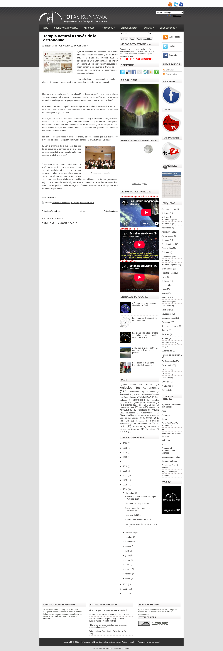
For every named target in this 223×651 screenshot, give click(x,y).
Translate (177, 15)
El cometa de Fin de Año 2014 (138, 519)
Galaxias (151, 405)
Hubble (123, 407)
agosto (128, 546)
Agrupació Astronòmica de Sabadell (172, 405)
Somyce (165, 476)
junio (127, 555)
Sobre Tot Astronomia (66, 28)
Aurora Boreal (142, 394)
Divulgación (75, 203)
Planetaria (124, 415)
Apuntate (173, 55)
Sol (127, 421)
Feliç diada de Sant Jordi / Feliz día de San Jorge (143, 364)
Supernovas (140, 421)
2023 (125, 457)
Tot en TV (137, 426)
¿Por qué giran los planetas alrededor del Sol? (144, 304)
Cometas (155, 394)
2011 (125, 594)
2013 (125, 584)
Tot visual (151, 426)
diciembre (130, 493)
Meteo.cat (166, 440)
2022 (125, 462)
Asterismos (134, 392)
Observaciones (148, 413)
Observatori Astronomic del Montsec (168, 450)
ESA (164, 429)
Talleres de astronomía (172, 355)
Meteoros (152, 407)
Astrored (165, 419)
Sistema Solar (151, 417)
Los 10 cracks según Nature (137, 503)
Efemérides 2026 (129, 28)
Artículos (90, 27)
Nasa (164, 444)
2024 (125, 452)
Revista (154, 415)
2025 (125, 448)
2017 (125, 475)
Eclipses (123, 400)
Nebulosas (142, 410)
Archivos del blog (144, 39)
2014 (125, 489)
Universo (135, 429)
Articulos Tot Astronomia (61, 203)
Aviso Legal (154, 642)
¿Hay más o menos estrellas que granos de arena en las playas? (145, 350)
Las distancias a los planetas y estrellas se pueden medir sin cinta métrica (145, 335)
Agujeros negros (128, 384)
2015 (125, 485)
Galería (149, 27)
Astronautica (125, 394)
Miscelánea (83, 203)
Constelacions (130, 397)
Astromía (166, 415)
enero (128, 578)
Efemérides (138, 400)
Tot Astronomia (140, 424)
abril (127, 565)
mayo (128, 560)
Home (45, 28)
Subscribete (174, 37)
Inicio (82, 211)
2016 (125, 480)
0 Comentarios (81, 46)
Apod (164, 411)
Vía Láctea (150, 429)
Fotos (140, 405)
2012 (125, 589)
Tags (132, 39)
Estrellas (155, 400)
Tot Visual (108, 27)
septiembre (130, 542)
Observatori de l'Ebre (171, 457)
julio (127, 551)
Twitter (172, 46)
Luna (132, 407)
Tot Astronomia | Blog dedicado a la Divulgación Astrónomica (106, 642)
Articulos (149, 384)
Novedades (130, 413)
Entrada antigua (111, 211)
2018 (125, 471)
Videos (124, 39)
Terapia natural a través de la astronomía (69, 38)
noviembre (130, 532)
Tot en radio (167, 365)
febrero (128, 574)
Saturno (135, 418)
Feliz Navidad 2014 (133, 515)
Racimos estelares (141, 415)
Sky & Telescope (169, 471)
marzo (128, 569)
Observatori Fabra (169, 461)
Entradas (169, 70)
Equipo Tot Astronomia (121, 648)
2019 (125, 466)
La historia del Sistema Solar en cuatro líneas (145, 319)
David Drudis (107, 648)
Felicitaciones (126, 405)
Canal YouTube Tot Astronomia (170, 424)
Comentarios (171, 74)
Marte (141, 407)
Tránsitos (123, 429)
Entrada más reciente (51, 211)
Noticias (91, 203)
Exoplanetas (149, 402)
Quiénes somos (168, 27)
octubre (129, 537)
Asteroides (150, 392)
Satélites (123, 418)
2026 (125, 443)
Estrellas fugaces (131, 402)
